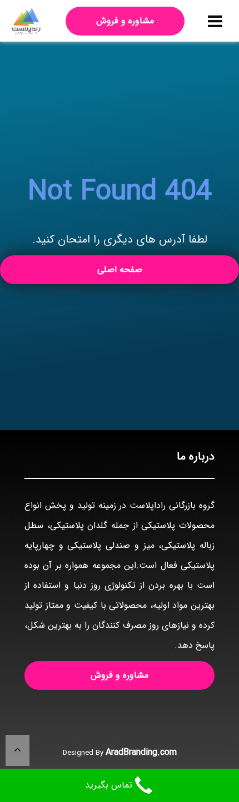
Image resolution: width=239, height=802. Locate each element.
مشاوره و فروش (125, 21)
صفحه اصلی (119, 269)
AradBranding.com (141, 752)
